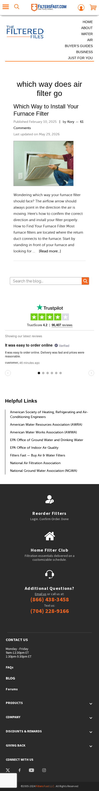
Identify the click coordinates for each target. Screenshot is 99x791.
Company (13, 717)
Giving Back (15, 745)
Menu (5, 8)
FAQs (9, 667)
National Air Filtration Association (35, 463)
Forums (12, 689)
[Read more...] (50, 251)
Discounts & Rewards (24, 731)
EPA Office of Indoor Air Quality (34, 447)
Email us (40, 594)
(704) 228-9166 (49, 611)
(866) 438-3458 (49, 599)
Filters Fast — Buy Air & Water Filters (37, 455)
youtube (31, 771)
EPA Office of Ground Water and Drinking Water (46, 440)
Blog (10, 678)
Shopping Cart (93, 8)
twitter (8, 771)
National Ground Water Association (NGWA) (43, 470)
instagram (44, 771)
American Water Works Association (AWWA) (43, 432)
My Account (81, 7)
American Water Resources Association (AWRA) (46, 424)
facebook (19, 771)
